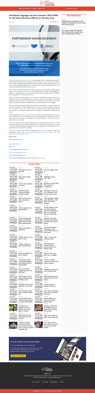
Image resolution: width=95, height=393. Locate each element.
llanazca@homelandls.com (15, 144)
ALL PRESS (34, 8)
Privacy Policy (45, 382)
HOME (20, 8)
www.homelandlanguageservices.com (37, 132)
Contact (61, 382)
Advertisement (53, 382)
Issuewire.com (26, 80)
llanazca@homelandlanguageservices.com (20, 134)
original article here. (41, 158)
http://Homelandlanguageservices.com (18, 152)
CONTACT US (41, 8)
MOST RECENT (26, 8)
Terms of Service (36, 382)
